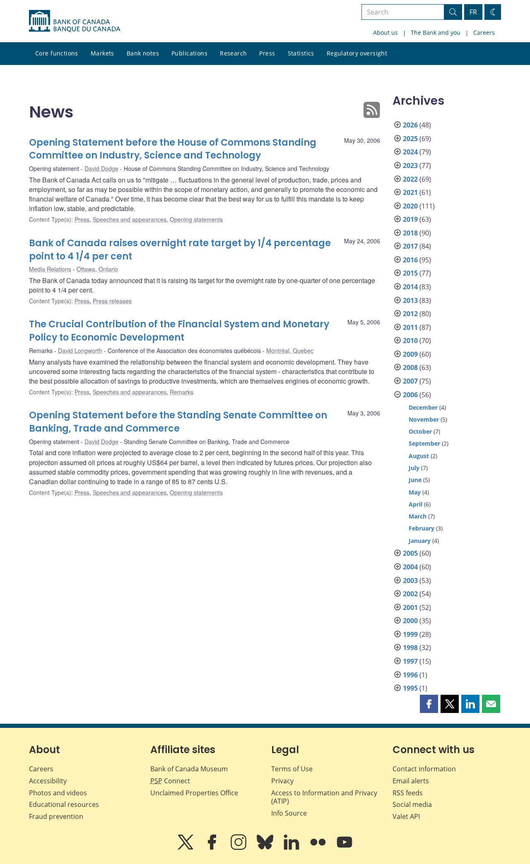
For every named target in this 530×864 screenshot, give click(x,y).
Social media (412, 804)
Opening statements (196, 219)
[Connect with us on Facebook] (213, 847)
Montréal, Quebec (289, 350)
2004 (410, 566)
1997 (410, 661)
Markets (102, 53)
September (424, 443)
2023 (410, 165)
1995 (410, 688)
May (415, 492)
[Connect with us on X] (186, 847)
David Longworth (80, 350)
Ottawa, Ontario (97, 269)
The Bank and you (435, 32)
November (424, 419)
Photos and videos (58, 792)
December (423, 407)
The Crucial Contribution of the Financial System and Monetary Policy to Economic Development (179, 331)
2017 (410, 246)
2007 (410, 381)
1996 (410, 674)
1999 (410, 634)
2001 (410, 607)
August (419, 456)
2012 (410, 313)
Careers (484, 32)
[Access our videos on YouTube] (344, 847)
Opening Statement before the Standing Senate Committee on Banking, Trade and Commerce (178, 422)
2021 (410, 192)
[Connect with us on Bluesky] (266, 847)
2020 (410, 206)
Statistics (301, 53)
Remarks (181, 392)
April (415, 504)
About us (385, 32)
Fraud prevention (56, 816)
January (420, 541)
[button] (429, 704)
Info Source (289, 813)
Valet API (406, 816)
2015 (410, 273)
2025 (410, 138)
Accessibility (48, 780)
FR (473, 12)
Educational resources (64, 804)
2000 (410, 620)
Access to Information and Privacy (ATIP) (324, 797)
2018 (410, 233)
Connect (170, 780)
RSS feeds (408, 792)
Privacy (282, 780)
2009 (410, 354)
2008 (410, 367)
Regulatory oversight (357, 53)
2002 (410, 593)
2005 (410, 553)
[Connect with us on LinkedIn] (292, 847)
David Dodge (101, 168)
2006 (410, 394)
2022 (410, 179)
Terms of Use (292, 768)
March (417, 516)
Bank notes (143, 53)
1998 (410, 647)
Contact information (424, 768)
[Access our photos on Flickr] (319, 847)
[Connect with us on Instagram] (239, 847)
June (415, 480)
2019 (410, 219)
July (414, 468)
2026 (410, 125)
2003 (410, 580)
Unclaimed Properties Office (194, 792)
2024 (410, 151)
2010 (410, 340)
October (420, 431)
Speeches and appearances (129, 219)
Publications (189, 53)
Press (267, 53)
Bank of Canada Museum (189, 768)
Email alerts (411, 780)
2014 (410, 286)
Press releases (112, 301)
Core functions (56, 53)
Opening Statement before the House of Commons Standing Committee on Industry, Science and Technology (172, 149)
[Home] (74, 21)
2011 (410, 327)
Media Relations (50, 269)
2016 (410, 259)
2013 (410, 300)
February (421, 528)
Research (233, 53)
